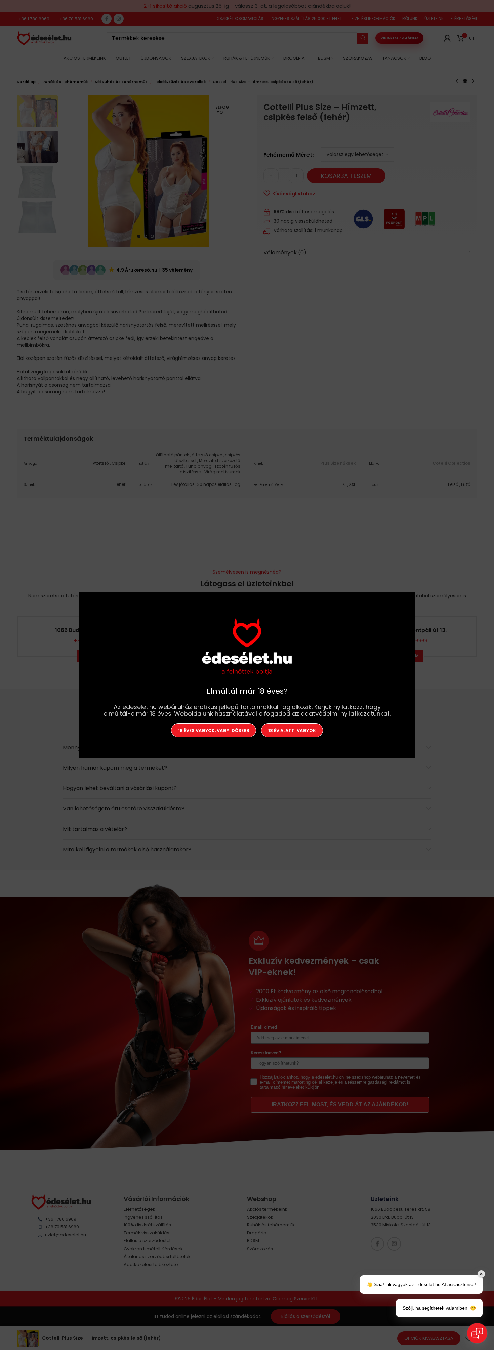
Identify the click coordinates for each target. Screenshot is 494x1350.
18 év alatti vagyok (292, 730)
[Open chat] (477, 1333)
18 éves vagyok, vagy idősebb (213, 730)
